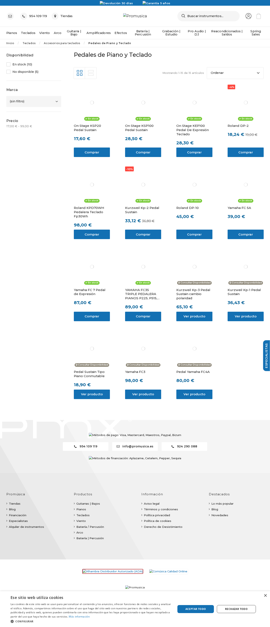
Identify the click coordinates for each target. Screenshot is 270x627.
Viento (81, 521)
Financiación (17, 515)
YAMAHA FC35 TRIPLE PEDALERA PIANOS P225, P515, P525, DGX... (141, 294)
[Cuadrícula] (79, 73)
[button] (91, 621)
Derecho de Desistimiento (163, 526)
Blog (12, 509)
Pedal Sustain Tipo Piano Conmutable (89, 374)
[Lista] (90, 73)
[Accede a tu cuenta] (248, 16)
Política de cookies (157, 521)
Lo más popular (222, 503)
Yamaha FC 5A (239, 208)
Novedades (219, 515)
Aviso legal (151, 503)
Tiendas (14, 503)
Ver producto (194, 316)
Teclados (83, 515)
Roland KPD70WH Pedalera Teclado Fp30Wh (89, 212)
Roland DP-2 (238, 126)
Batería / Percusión (90, 526)
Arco (79, 532)
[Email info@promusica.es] (11, 16)
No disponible (25, 72)
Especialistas (18, 521)
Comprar (92, 152)
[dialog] (135, 609)
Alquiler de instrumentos (26, 526)
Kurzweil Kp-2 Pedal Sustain (142, 210)
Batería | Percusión (90, 538)
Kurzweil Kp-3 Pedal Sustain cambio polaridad (193, 294)
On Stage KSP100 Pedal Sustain (139, 128)
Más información (79, 616)
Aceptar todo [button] (195, 609)
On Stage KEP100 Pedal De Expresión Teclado (192, 130)
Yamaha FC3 (135, 372)
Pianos (81, 509)
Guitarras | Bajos (88, 503)
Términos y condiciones (161, 509)
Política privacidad (157, 515)
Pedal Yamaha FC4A (193, 372)
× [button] (265, 595)
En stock (22, 64)
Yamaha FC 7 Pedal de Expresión (89, 292)
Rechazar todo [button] (236, 609)
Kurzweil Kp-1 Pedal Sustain (244, 292)
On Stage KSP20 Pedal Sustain (87, 128)
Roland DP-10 (187, 208)
